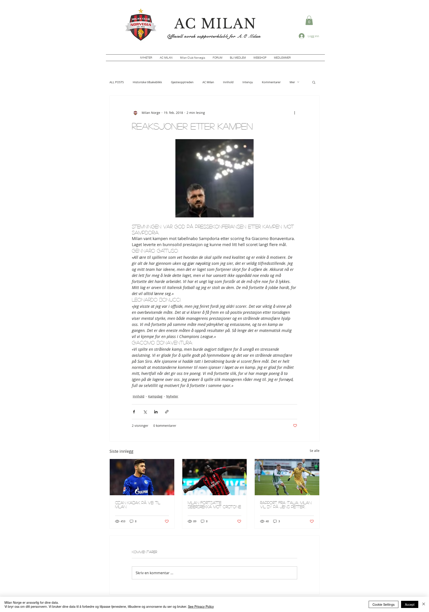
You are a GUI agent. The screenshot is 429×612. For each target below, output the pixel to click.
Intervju (247, 82)
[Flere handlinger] (294, 112)
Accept (409, 604)
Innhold (228, 82)
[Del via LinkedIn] (156, 412)
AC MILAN (215, 23)
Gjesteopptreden (182, 82)
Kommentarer (271, 82)
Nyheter (172, 396)
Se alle (315, 450)
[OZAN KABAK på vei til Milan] (142, 477)
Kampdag (155, 396)
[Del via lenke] (167, 412)
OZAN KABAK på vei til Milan (137, 505)
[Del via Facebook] (134, 412)
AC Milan (208, 82)
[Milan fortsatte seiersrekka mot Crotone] (214, 477)
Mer (292, 82)
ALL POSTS (116, 82)
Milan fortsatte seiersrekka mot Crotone (214, 505)
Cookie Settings (383, 604)
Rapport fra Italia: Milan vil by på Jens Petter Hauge (285, 505)
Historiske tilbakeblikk (147, 82)
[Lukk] (423, 604)
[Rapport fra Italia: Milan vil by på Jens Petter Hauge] (287, 477)
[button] (309, 20)
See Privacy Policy (201, 606)
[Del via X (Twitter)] (145, 412)
